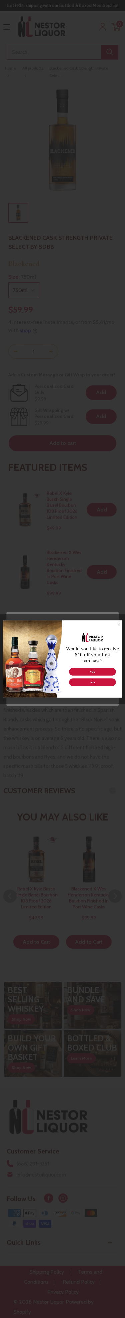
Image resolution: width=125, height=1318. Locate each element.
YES (92, 671)
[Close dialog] (118, 624)
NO (92, 682)
